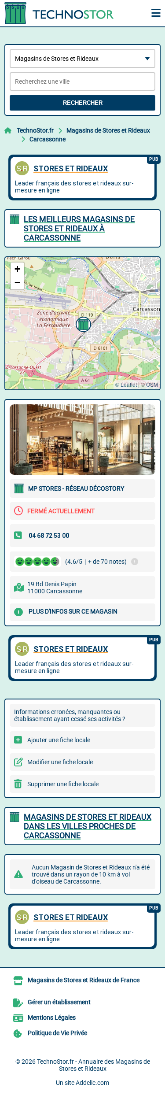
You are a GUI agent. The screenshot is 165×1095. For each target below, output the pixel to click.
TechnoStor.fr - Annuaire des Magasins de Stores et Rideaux (93, 1065)
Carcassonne (47, 139)
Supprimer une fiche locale (63, 784)
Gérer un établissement (59, 1002)
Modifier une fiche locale (60, 762)
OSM (152, 384)
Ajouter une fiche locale (58, 740)
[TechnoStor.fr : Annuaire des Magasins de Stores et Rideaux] (59, 13)
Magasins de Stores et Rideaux (108, 130)
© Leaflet (126, 384)
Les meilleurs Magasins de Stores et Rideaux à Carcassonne (79, 228)
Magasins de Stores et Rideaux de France (83, 980)
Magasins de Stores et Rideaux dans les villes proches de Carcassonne (87, 826)
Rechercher (83, 103)
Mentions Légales (52, 1017)
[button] (82, 323)
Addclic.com (92, 1082)
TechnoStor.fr (35, 130)
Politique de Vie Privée (57, 1032)
